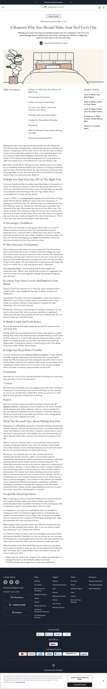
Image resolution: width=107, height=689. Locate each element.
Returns (55, 592)
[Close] (103, 680)
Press (72, 592)
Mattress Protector (40, 594)
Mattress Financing (59, 596)
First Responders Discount (40, 616)
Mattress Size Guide (95, 581)
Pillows (36, 602)
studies (36, 388)
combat (24, 291)
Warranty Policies (58, 607)
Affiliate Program (76, 589)
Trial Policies (57, 604)
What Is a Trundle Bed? (92, 127)
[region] (53, 681)
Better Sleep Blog (94, 589)
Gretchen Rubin (14, 268)
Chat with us (18, 597)
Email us (18, 612)
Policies (55, 600)
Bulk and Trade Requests (76, 601)
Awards (73, 596)
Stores (73, 585)
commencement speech (31, 198)
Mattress (37, 581)
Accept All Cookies (79, 684)
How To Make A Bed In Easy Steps (93, 103)
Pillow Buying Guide (95, 585)
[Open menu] (3, 7)
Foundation (38, 585)
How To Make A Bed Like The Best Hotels (93, 110)
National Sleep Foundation (37, 355)
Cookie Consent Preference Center (80, 678)
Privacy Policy (20, 682)
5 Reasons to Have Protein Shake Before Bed (93, 118)
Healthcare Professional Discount (41, 611)
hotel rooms (29, 326)
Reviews (55, 581)
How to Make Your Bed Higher (92, 95)
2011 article (21, 426)
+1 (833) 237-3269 (18, 605)
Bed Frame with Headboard (39, 590)
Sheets (36, 598)
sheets (35, 237)
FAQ (54, 589)
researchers (37, 298)
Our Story (74, 581)
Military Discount (40, 606)
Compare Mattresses (59, 585)
